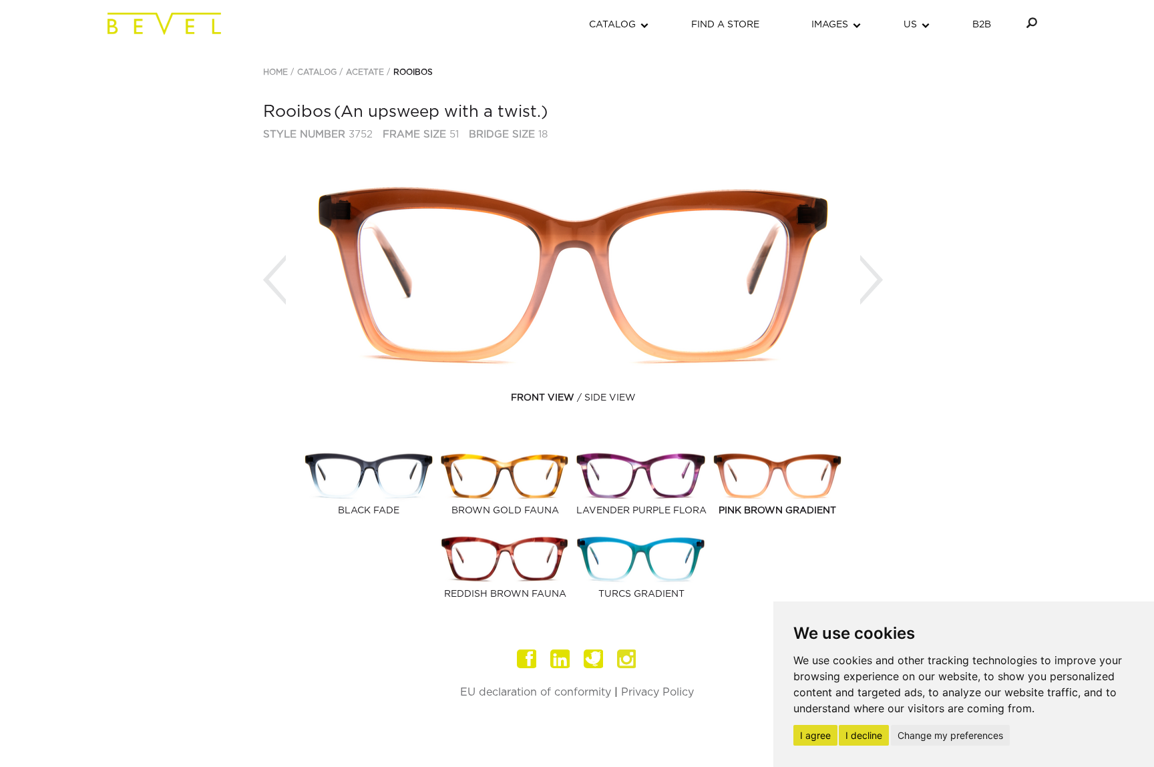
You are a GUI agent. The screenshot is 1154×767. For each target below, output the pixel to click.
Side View (610, 398)
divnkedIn (560, 659)
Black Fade (368, 510)
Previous (274, 280)
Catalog (317, 72)
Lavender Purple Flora (641, 510)
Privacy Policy (657, 692)
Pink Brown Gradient (777, 510)
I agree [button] (815, 735)
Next (871, 280)
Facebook (527, 659)
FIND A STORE (725, 24)
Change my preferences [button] (950, 735)
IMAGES (829, 24)
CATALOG (612, 24)
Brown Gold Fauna (505, 510)
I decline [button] (863, 735)
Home (275, 72)
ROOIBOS (413, 72)
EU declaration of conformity (535, 692)
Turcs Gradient (641, 594)
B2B (981, 24)
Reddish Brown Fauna (505, 594)
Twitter (594, 659)
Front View (542, 398)
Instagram (627, 659)
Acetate (365, 72)
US (910, 24)
